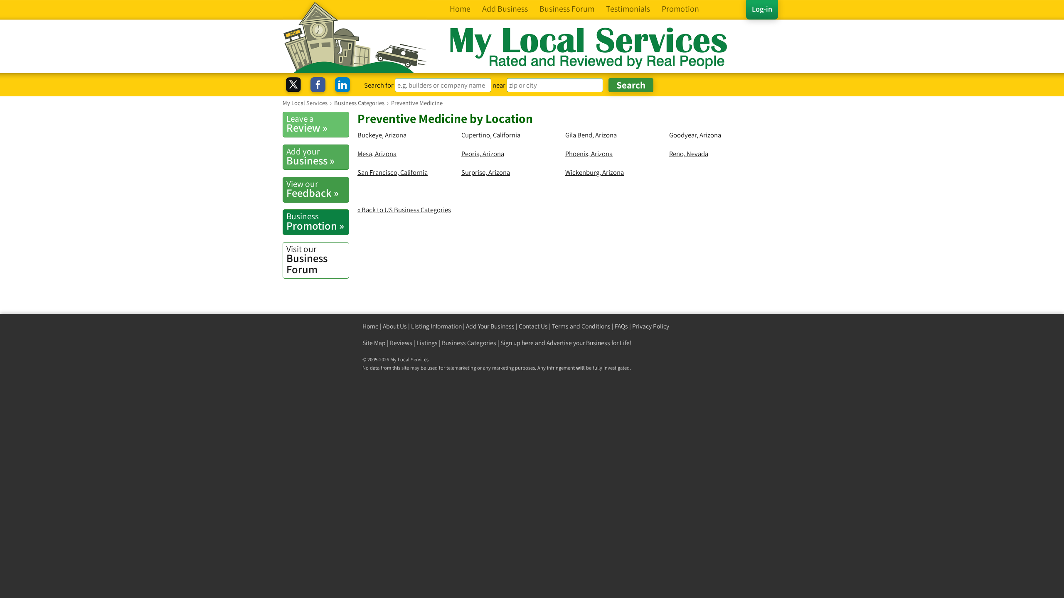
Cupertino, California (490, 135)
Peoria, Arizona (482, 153)
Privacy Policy (650, 326)
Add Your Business (490, 326)
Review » (307, 124)
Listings (427, 343)
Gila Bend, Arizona (591, 135)
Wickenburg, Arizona (594, 172)
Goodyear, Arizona (695, 135)
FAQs (621, 326)
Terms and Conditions (581, 326)
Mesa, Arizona (377, 153)
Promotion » (315, 221)
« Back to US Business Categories (404, 209)
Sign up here (517, 343)
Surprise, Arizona (485, 172)
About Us (395, 326)
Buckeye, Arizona (381, 135)
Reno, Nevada (688, 153)
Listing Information (436, 326)
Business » (310, 156)
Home (370, 326)
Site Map (374, 343)
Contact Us (533, 326)
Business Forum (307, 260)
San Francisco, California (392, 172)
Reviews (401, 343)
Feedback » (312, 189)
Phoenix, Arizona (589, 153)
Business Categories (469, 343)
